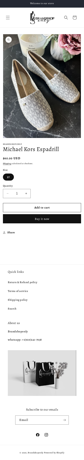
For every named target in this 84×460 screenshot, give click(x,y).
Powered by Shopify (54, 452)
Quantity (8, 185)
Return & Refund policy (22, 282)
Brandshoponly (35, 452)
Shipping (7, 163)
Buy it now (42, 219)
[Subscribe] (64, 420)
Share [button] (11, 232)
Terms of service (18, 291)
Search (12, 309)
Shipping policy (18, 300)
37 (8, 177)
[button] (8, 17)
